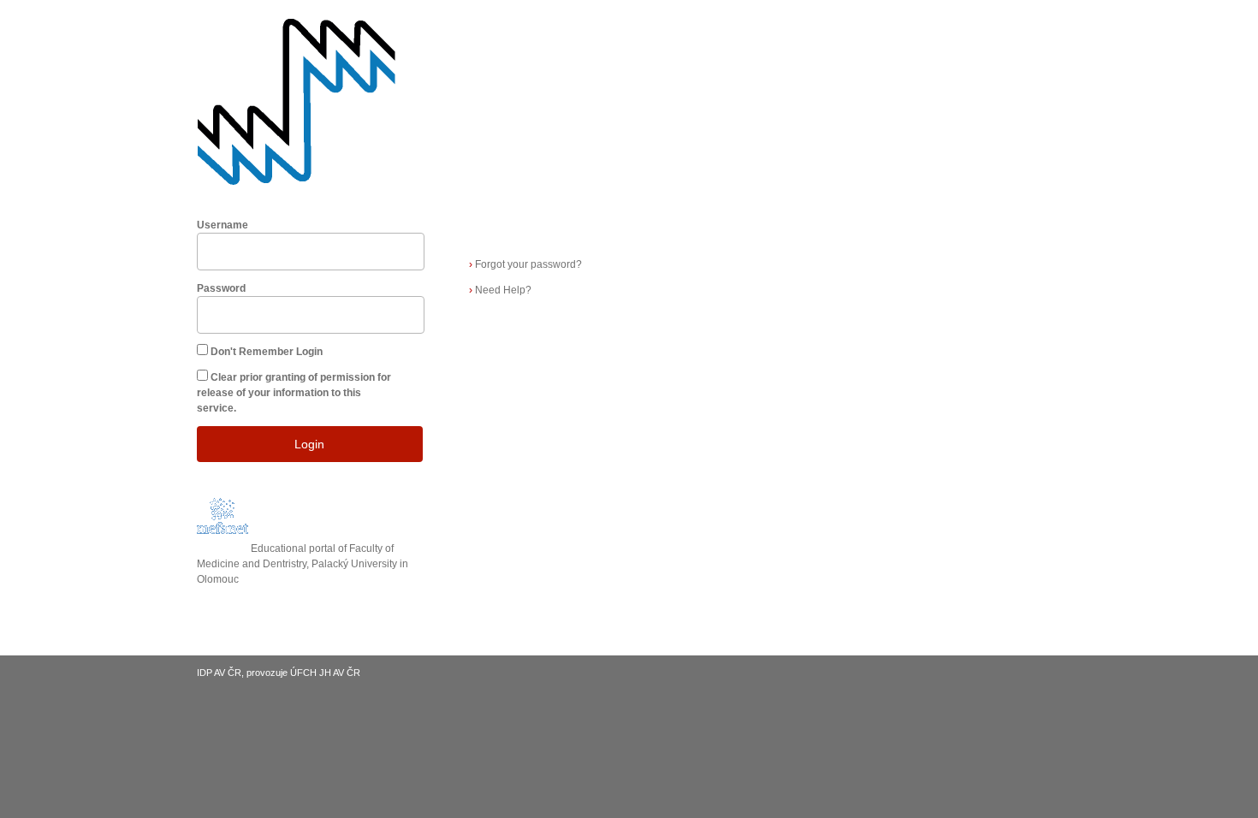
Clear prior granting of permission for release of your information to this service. (294, 392)
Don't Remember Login (267, 352)
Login (309, 444)
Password (221, 288)
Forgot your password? (525, 264)
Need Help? (500, 290)
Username (222, 225)
